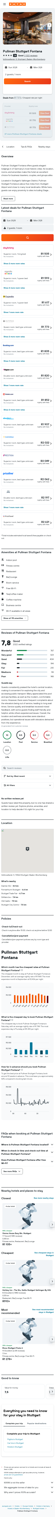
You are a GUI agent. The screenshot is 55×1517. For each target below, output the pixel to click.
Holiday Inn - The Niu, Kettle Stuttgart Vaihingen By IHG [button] (26, 1290)
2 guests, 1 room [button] (13, 74)
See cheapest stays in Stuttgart (44, 1254)
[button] (4, 4)
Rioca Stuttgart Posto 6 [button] (12, 1348)
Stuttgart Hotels (38, 1508)
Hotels (17, 1506)
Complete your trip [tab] (14, 1423)
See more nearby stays (44, 1198)
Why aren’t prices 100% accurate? (20, 1492)
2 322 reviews (30, 55)
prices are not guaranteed (13, 1475)
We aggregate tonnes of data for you (21, 1487)
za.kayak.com (6, 1506)
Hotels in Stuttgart (15, 1447)
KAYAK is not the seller (14, 1482)
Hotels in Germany (43, 1506)
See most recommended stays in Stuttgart (43, 1310)
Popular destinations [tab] (36, 1423)
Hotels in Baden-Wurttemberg (19, 1508)
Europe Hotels (28, 1506)
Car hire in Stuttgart (15, 1443)
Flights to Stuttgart (15, 1439)
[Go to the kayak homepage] (17, 4)
